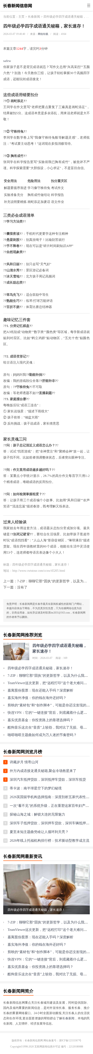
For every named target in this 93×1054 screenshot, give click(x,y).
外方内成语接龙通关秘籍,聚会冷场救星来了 (43, 771)
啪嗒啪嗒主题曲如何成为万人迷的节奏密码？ (42, 735)
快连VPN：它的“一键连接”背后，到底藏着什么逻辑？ (49, 712)
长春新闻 (34, 16)
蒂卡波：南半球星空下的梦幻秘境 (36, 788)
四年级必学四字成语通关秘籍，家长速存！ (40, 668)
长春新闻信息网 (34, 1040)
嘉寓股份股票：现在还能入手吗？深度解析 (40, 690)
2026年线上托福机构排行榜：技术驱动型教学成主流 (49, 840)
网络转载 (43, 34)
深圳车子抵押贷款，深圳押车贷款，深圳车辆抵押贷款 (51, 823)
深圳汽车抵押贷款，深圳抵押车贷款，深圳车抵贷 (48, 779)
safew (7, 61)
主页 (21, 16)
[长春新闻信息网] (17, 8)
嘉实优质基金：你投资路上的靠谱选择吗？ (40, 720)
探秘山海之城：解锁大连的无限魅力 (37, 814)
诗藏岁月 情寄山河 (24, 762)
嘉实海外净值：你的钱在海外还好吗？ (37, 698)
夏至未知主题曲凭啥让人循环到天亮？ (39, 832)
